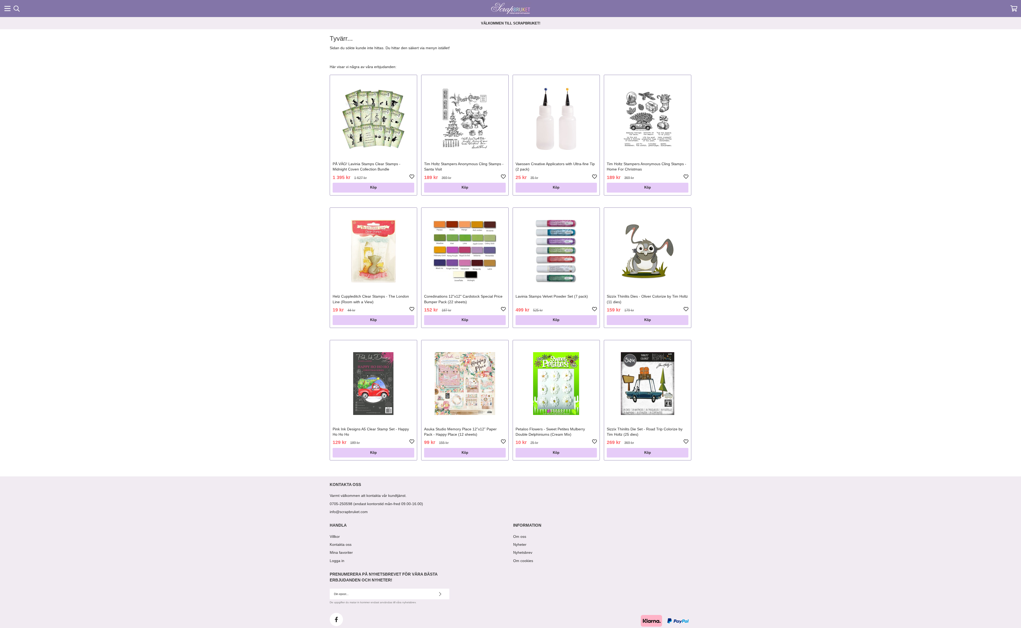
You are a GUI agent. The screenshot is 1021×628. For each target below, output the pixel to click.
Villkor (335, 536)
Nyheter (519, 544)
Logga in (337, 561)
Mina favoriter (341, 552)
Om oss (519, 536)
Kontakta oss (341, 544)
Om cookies (523, 561)
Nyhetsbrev (522, 552)
